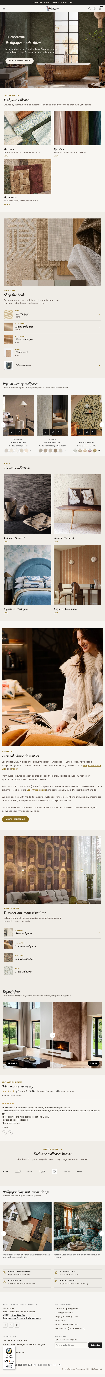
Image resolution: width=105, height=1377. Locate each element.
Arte (85, 765)
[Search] (89, 8)
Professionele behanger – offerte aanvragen (24, 1344)
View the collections (15, 819)
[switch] (9, 1366)
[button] (99, 8)
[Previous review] (4, 1132)
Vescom (52, 439)
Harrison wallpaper (52, 442)
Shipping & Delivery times (66, 1316)
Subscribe (95, 1345)
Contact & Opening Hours (66, 1308)
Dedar (14, 768)
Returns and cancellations (66, 1324)
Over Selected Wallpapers (15, 1340)
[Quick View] (25, 432)
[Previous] (3, 424)
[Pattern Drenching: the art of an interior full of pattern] (78, 1226)
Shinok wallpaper (18, 442)
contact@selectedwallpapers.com (25, 1318)
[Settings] (94, 8)
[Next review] (10, 1132)
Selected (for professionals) (70, 1328)
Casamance (18, 439)
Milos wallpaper (86, 442)
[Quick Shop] (18, 432)
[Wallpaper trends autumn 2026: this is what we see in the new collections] (27, 1226)
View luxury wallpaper (19, 61)
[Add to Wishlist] (12, 432)
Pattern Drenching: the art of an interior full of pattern (77, 1256)
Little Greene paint (36, 789)
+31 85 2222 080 (18, 1315)
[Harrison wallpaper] (52, 415)
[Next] (102, 424)
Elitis (86, 439)
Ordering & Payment (64, 1312)
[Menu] (4, 8)
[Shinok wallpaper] (18, 415)
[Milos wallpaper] (86, 415)
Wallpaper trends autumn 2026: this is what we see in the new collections (26, 1256)
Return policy (61, 1320)
